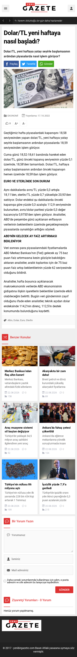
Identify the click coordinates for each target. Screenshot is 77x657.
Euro (22, 320)
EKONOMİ (12, 115)
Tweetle (30, 64)
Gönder (48, 64)
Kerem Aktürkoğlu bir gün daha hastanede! (40, 20)
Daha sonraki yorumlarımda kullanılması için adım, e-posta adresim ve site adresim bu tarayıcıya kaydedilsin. (38, 581)
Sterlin (29, 320)
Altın (10, 320)
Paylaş (14, 64)
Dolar (16, 320)
